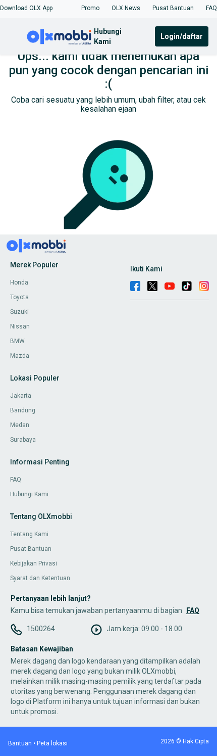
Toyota (19, 297)
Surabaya (23, 439)
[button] (26, 8)
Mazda (19, 355)
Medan (19, 425)
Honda (19, 282)
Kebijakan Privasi (33, 563)
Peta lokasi (52, 743)
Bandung (22, 410)
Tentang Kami (29, 534)
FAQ (15, 479)
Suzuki (19, 311)
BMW (17, 341)
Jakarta (20, 395)
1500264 (41, 629)
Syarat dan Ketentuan (40, 578)
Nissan (20, 326)
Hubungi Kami (29, 494)
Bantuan (20, 743)
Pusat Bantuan (30, 548)
